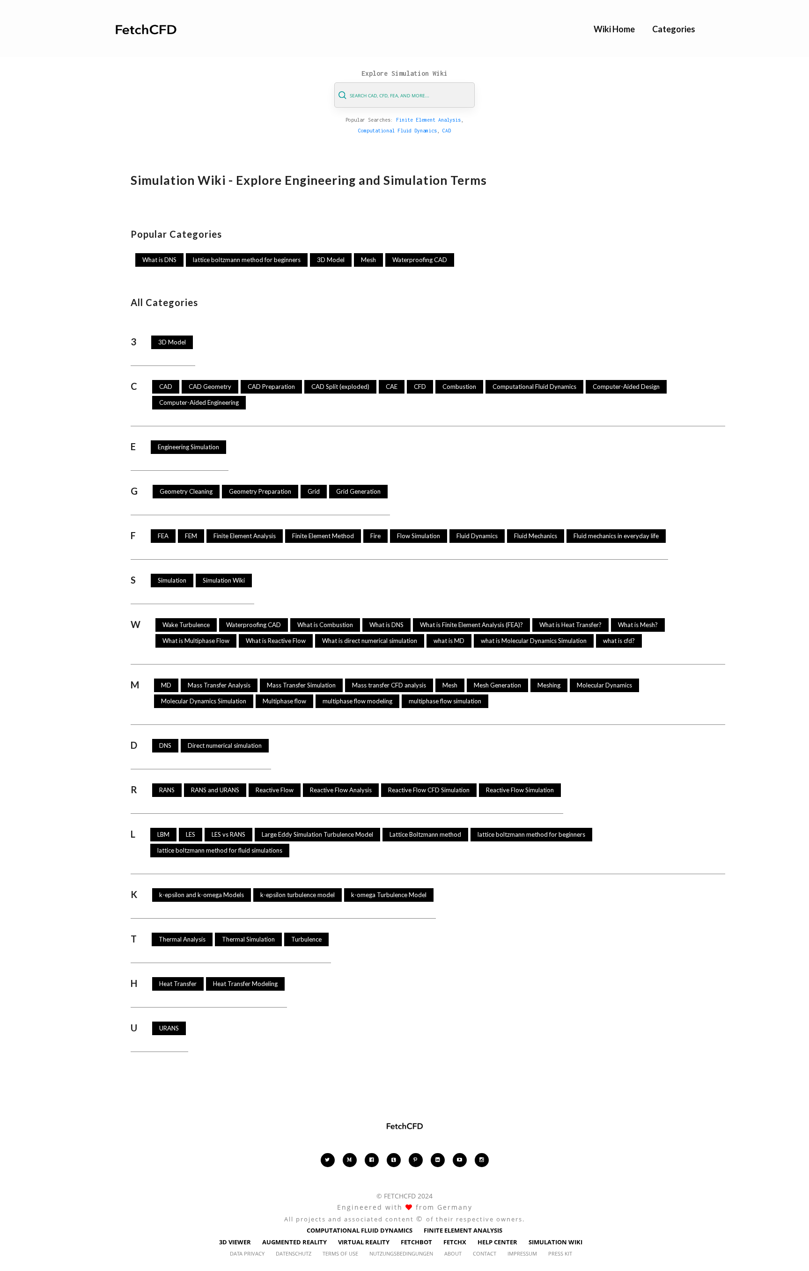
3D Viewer (235, 1242)
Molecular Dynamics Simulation (203, 701)
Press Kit (560, 1253)
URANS (169, 1028)
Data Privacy (247, 1253)
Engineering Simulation (188, 447)
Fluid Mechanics (535, 536)
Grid (314, 491)
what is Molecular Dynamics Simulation (534, 640)
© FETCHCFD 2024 (404, 1195)
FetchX (454, 1242)
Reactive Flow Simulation (520, 790)
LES (190, 834)
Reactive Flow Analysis (341, 790)
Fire (375, 536)
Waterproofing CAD (419, 259)
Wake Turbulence (186, 624)
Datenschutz (293, 1253)
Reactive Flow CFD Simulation (429, 790)
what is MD (449, 640)
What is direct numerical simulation (369, 640)
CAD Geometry (210, 386)
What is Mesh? (638, 624)
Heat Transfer (178, 983)
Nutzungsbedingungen (401, 1253)
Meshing (548, 685)
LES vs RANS (228, 834)
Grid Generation (358, 491)
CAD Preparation (271, 386)
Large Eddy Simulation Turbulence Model (317, 834)
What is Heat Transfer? (570, 624)
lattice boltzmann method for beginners (247, 259)
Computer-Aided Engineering (199, 402)
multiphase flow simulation (445, 701)
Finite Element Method (323, 536)
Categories (673, 29)
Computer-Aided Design (626, 386)
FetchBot (416, 1242)
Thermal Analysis (182, 939)
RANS (167, 790)
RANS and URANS (215, 790)
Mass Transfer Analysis (219, 685)
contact (484, 1253)
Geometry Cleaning (186, 491)
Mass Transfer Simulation (301, 685)
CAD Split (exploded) (340, 386)
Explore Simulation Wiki (404, 73)
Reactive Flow (275, 790)
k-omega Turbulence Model (389, 894)
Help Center (497, 1242)
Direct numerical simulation (225, 745)
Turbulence (306, 939)
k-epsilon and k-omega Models (201, 894)
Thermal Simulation (248, 939)
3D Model (331, 259)
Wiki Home (614, 29)
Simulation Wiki (224, 580)
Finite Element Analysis (428, 120)
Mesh (368, 259)
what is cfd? (619, 640)
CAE (391, 386)
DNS (165, 745)
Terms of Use (340, 1253)
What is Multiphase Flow (195, 640)
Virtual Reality (364, 1242)
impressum (522, 1253)
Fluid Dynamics (477, 536)
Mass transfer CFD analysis (389, 685)
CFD (420, 386)
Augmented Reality (294, 1242)
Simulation (172, 580)
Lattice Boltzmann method (425, 834)
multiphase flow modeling (357, 701)
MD (166, 685)
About (453, 1253)
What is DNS (159, 259)
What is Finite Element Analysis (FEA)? (471, 624)
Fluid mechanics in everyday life (616, 536)
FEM (191, 536)
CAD (446, 130)
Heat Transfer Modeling (245, 983)
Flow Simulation (418, 536)
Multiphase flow (284, 701)
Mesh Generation (497, 685)
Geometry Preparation (260, 491)
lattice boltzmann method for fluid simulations (219, 850)
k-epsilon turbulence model (297, 894)
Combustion (459, 386)
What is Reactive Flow (276, 640)
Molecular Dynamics (604, 685)
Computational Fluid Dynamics (397, 130)
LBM (163, 834)
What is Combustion (325, 624)
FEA (163, 536)
